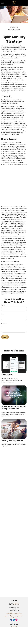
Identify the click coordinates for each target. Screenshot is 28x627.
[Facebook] (11, 620)
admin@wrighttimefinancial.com (14, 613)
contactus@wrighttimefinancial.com (14, 615)
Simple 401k (6, 375)
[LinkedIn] (14, 620)
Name (2, 305)
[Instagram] (16, 620)
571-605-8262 (16, 605)
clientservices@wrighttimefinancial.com (14, 617)
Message (3, 323)
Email (2, 314)
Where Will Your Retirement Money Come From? (13, 407)
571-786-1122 (15, 603)
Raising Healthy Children (12, 440)
